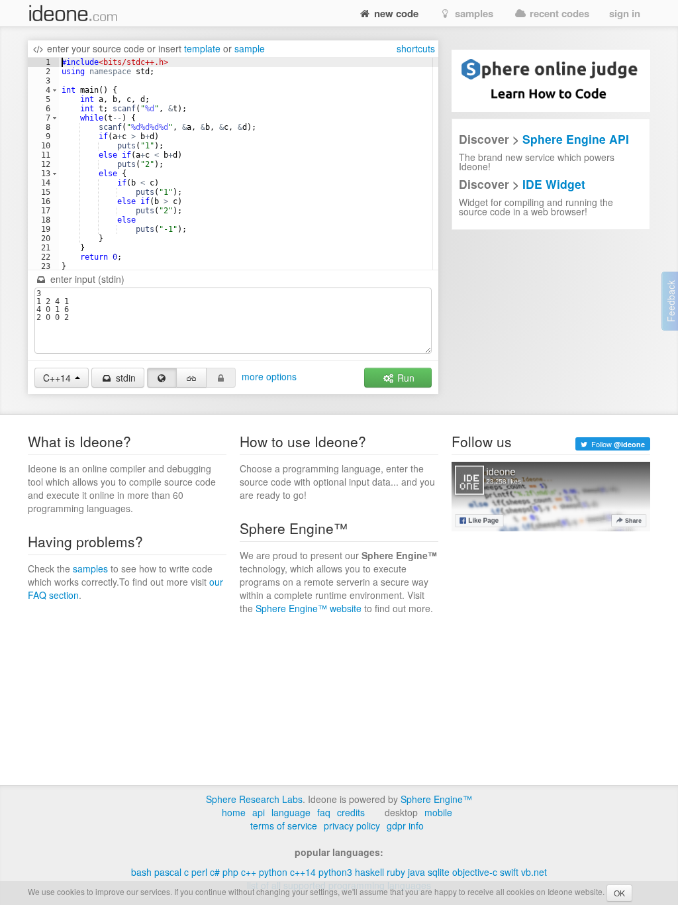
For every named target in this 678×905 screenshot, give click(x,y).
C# (215, 871)
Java (416, 871)
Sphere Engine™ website (309, 608)
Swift (509, 871)
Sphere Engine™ (436, 799)
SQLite (439, 871)
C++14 (303, 871)
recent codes (558, 13)
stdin (124, 377)
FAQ (323, 812)
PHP (230, 871)
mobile (438, 812)
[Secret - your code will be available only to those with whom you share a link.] (191, 378)
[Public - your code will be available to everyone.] (162, 378)
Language (291, 812)
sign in (624, 13)
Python (273, 871)
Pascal (167, 871)
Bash (141, 871)
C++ (248, 871)
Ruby (396, 871)
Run (404, 377)
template (202, 48)
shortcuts (416, 48)
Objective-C (474, 871)
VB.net (534, 871)
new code (394, 13)
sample (249, 48)
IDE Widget (553, 184)
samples (472, 13)
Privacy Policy (352, 825)
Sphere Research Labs (254, 799)
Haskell (369, 871)
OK (619, 892)
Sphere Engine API (575, 139)
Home (234, 812)
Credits (351, 812)
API (258, 812)
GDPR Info (405, 825)
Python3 (335, 871)
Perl (199, 871)
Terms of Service (283, 825)
